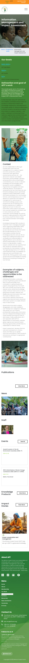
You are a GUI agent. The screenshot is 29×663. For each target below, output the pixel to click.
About (3, 586)
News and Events (6, 600)
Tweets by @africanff (7, 634)
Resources (4, 598)
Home (3, 49)
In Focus (3, 605)
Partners (4, 596)
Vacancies (4, 603)
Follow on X (7, 653)
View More (21, 386)
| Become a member (22, 1)
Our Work (4, 591)
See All (23, 441)
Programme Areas (9, 50)
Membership (5, 589)
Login (18, 1)
